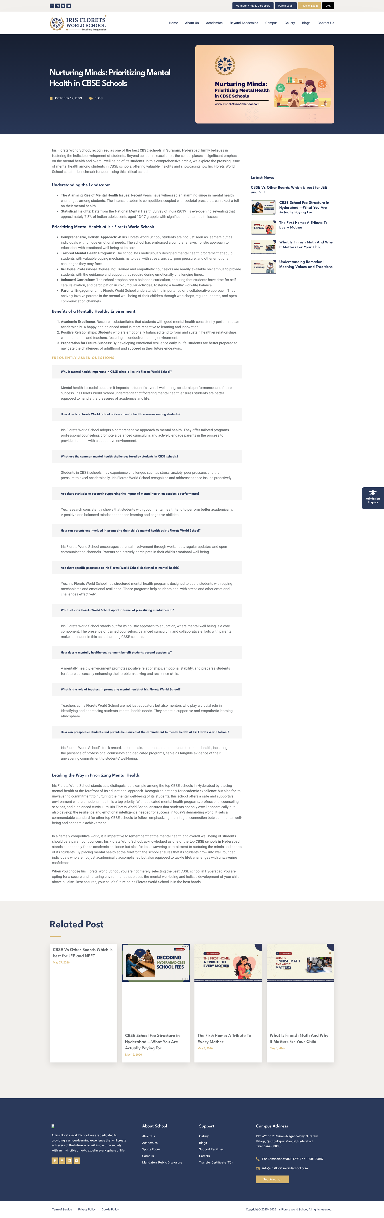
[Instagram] (57, 6)
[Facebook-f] (52, 6)
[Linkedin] (63, 6)
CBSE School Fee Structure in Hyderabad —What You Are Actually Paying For (304, 207)
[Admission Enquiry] (373, 492)
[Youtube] (68, 6)
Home (173, 22)
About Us (192, 22)
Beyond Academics (244, 22)
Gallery (290, 22)
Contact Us (326, 22)
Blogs (306, 22)
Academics (214, 22)
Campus (271, 22)
